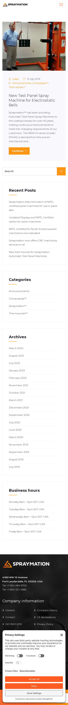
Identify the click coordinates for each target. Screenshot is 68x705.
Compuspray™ (40, 83)
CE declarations (46, 617)
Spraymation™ (17, 305)
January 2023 (17, 370)
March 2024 (16, 348)
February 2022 (17, 377)
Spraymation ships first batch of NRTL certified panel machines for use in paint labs (33, 206)
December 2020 (19, 407)
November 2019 (18, 444)
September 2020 (19, 414)
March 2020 (16, 437)
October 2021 (17, 392)
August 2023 (16, 355)
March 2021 (16, 400)
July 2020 (14, 422)
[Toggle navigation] (61, 4)
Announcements (21, 83)
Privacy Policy (45, 624)
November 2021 (18, 385)
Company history (47, 610)
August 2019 (16, 459)
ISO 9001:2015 (13, 624)
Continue (18, 150)
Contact (10, 617)
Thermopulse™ (17, 87)
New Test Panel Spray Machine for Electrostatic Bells (32, 100)
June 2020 (15, 429)
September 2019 (19, 452)
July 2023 (14, 363)
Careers (10, 610)
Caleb (15, 79)
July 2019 (14, 466)
